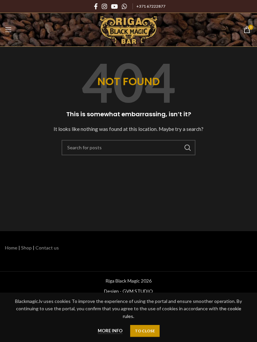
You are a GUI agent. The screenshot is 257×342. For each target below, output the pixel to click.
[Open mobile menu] (8, 29)
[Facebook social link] (96, 6)
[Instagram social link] (104, 6)
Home (11, 247)
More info (110, 330)
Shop (26, 247)
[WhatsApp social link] (124, 6)
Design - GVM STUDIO (128, 291)
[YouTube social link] (114, 6)
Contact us (47, 247)
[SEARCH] (187, 147)
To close (145, 330)
